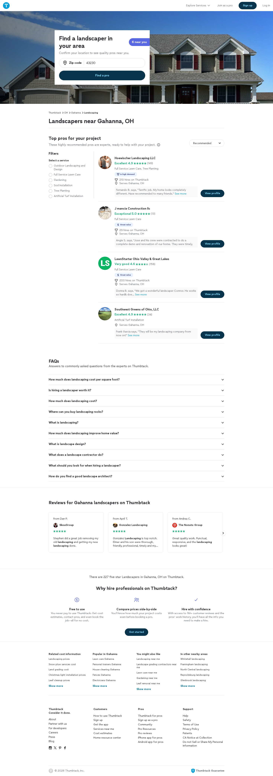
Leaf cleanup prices (59, 680)
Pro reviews (145, 733)
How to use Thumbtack (107, 715)
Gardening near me (146, 678)
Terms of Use (191, 724)
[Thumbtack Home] (6, 5)
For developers (57, 728)
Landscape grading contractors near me (156, 666)
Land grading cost (59, 669)
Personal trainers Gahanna (107, 664)
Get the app (100, 724)
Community (145, 724)
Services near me (103, 729)
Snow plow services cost (62, 664)
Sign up (98, 720)
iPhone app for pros (150, 737)
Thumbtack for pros (150, 715)
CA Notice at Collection (197, 737)
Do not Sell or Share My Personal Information (203, 743)
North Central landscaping (195, 669)
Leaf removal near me (148, 683)
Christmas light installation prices (67, 675)
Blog (51, 741)
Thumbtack (55, 112)
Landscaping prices (59, 659)
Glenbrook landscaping (193, 680)
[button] (136, 379)
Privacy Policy (191, 729)
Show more (56, 686)
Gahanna (76, 112)
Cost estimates (102, 733)
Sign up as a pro (148, 720)
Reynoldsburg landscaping (195, 675)
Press (52, 737)
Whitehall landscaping (193, 659)
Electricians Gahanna (104, 680)
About (52, 719)
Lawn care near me (146, 672)
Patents (187, 733)
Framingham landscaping (194, 664)
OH (66, 112)
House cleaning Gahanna (106, 669)
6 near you (139, 42)
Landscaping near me (148, 659)
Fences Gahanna (101, 675)
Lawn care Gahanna (103, 659)
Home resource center (107, 737)
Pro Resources (147, 729)
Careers (53, 732)
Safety (187, 720)
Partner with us (58, 723)
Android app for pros (150, 742)
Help (185, 715)
